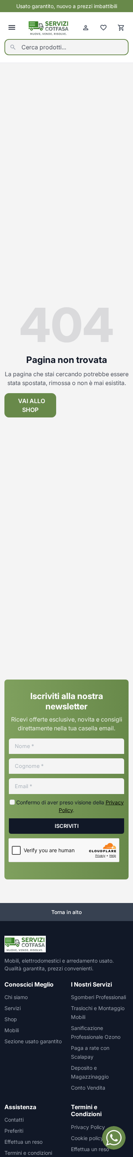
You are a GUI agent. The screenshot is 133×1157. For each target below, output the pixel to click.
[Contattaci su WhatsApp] (114, 1138)
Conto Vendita (88, 1087)
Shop (10, 1019)
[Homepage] (48, 28)
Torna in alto (66, 912)
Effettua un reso (23, 1142)
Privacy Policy (88, 1127)
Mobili (11, 1030)
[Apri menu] (11, 27)
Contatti (14, 1120)
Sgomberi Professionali (98, 997)
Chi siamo (16, 997)
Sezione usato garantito (33, 1041)
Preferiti (13, 1131)
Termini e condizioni (28, 1153)
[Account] (85, 27)
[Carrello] (121, 27)
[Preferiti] (103, 27)
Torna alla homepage (96, 405)
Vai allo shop (31, 405)
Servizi (12, 1008)
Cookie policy (87, 1138)
